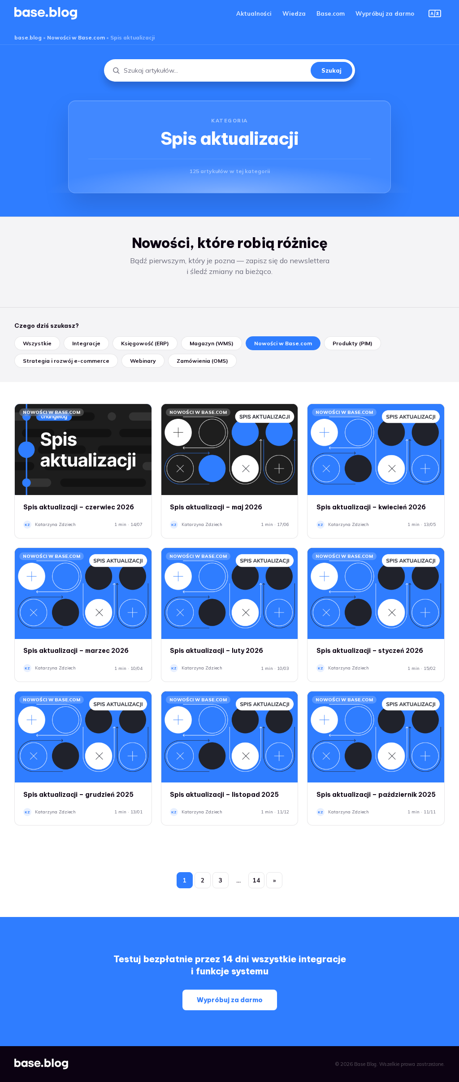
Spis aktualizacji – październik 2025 (376, 795)
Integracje (86, 343)
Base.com (330, 13)
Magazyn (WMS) (212, 343)
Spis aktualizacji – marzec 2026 (76, 651)
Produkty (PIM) (352, 343)
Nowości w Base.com (76, 37)
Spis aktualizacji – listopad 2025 (224, 795)
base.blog (28, 37)
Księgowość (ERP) (145, 343)
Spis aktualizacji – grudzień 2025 (78, 795)
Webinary (143, 360)
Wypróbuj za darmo (384, 13)
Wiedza (294, 13)
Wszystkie (37, 343)
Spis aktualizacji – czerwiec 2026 (78, 507)
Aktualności (254, 13)
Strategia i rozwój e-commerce (66, 360)
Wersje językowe (435, 13)
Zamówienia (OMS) (202, 360)
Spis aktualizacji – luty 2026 (216, 651)
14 (256, 880)
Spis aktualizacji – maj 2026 (216, 507)
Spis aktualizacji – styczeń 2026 (369, 651)
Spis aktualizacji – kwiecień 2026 (371, 507)
